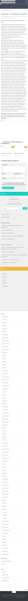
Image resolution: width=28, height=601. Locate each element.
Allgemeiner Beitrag (6, 10)
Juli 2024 (4, 391)
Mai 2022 (4, 470)
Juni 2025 (4, 358)
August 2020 (4, 533)
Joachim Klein (5, 262)
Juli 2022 (4, 464)
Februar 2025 (5, 370)
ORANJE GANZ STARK (19, 153)
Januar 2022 (4, 482)
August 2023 (4, 425)
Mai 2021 (4, 506)
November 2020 (5, 524)
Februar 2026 (5, 334)
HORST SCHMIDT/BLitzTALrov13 (9, 247)
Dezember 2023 (5, 412)
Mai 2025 (4, 361)
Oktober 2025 (5, 346)
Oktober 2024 (5, 382)
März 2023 (4, 440)
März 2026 (4, 331)
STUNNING (11, 252)
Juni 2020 (4, 539)
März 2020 (4, 545)
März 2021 (4, 512)
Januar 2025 (4, 373)
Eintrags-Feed (5, 574)
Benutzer (4, 280)
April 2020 (4, 542)
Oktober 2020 (5, 527)
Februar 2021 (5, 515)
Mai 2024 (4, 397)
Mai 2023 (4, 434)
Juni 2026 (4, 322)
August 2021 (4, 497)
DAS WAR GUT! (13, 262)
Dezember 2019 (5, 554)
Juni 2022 (4, 467)
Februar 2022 (5, 479)
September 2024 (5, 385)
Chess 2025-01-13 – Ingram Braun (9, 255)
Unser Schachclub (6, 214)
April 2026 (4, 328)
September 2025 (5, 349)
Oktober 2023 (5, 418)
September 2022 (5, 458)
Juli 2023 (4, 428)
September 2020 (5, 530)
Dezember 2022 (5, 449)
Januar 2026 (4, 337)
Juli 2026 (4, 319)
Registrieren (4, 283)
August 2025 (4, 352)
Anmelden (4, 274)
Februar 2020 (5, 548)
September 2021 (5, 494)
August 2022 (4, 461)
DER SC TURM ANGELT (8, 233)
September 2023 (5, 422)
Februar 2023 (5, 443)
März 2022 (4, 476)
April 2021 (4, 509)
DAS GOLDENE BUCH (7, 230)
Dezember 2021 (5, 485)
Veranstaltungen (5, 286)
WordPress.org (5, 580)
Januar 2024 (4, 409)
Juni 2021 (4, 503)
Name (3, 173)
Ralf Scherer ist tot (14, 259)
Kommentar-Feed (6, 577)
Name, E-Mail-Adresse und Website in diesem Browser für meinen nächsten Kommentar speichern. (14, 184)
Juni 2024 (4, 394)
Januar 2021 (4, 518)
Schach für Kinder (6, 217)
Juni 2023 (4, 431)
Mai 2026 (4, 325)
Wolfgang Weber (7, 16)
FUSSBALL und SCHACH (6, 153)
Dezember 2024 (5, 376)
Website (4, 178)
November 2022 (5, 452)
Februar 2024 (5, 406)
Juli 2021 (4, 500)
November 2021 (5, 488)
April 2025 (4, 364)
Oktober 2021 (5, 491)
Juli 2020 (4, 536)
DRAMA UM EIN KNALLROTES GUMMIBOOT (13, 236)
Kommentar (5, 164)
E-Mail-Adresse (18, 173)
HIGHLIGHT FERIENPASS (8, 239)
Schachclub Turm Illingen (8, 1)
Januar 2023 (4, 446)
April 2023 (4, 437)
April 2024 (4, 400)
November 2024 (5, 379)
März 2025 (4, 367)
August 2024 (4, 388)
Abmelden (4, 277)
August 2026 (4, 316)
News (3, 564)
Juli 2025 (4, 355)
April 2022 (4, 473)
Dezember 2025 (5, 340)
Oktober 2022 (5, 455)
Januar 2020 (4, 551)
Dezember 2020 (5, 521)
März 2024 (4, 403)
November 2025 (5, 343)
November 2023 (5, 415)
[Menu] (26, 1)
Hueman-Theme (21, 596)
